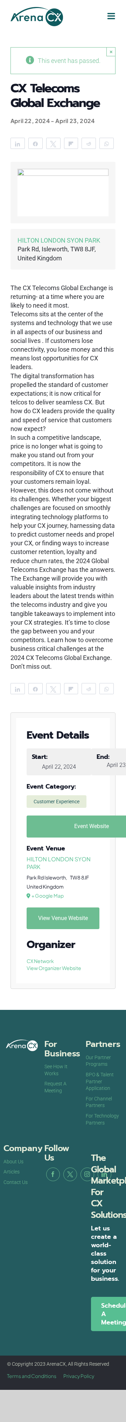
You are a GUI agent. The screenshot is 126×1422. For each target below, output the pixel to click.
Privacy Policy (78, 1376)
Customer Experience (56, 801)
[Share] (17, 143)
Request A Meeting (55, 1087)
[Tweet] (53, 143)
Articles (12, 1172)
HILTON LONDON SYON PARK (59, 240)
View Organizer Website (54, 968)
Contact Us (16, 1182)
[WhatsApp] (106, 143)
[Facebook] (53, 1174)
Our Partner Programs (98, 1061)
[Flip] (71, 143)
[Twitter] (70, 1174)
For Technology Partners (102, 1119)
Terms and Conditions (31, 1376)
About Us (13, 1161)
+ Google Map (47, 895)
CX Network (40, 961)
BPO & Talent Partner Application (100, 1081)
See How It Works (56, 1070)
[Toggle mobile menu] (111, 16)
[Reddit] (89, 143)
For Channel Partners (99, 1102)
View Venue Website (63, 918)
